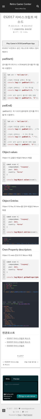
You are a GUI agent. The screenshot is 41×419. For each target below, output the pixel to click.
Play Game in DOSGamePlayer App (20, 43)
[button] (3, 6)
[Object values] (37, 152)
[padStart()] (37, 59)
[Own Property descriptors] (37, 249)
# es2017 (20, 356)
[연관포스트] (37, 332)
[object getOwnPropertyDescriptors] (20, 304)
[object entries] (20, 240)
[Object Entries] (37, 201)
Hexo (19, 415)
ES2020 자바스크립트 (15, 346)
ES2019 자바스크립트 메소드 (18, 342)
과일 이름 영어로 (30, 362)
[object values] (20, 190)
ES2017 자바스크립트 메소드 (18, 338)
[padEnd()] (37, 105)
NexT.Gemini (27, 415)
